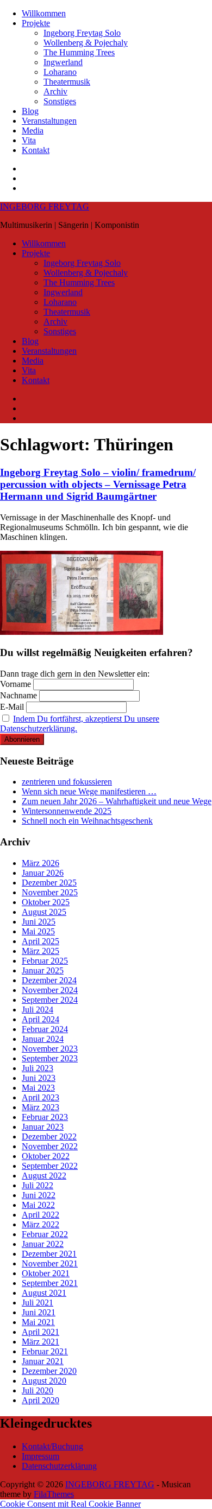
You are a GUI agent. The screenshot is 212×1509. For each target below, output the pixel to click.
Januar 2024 (43, 1038)
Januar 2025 (43, 970)
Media (32, 130)
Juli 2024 (37, 1009)
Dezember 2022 (49, 1136)
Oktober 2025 (46, 902)
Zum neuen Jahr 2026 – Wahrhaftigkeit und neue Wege (116, 801)
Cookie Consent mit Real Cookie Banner (70, 1503)
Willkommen (44, 13)
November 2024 (50, 990)
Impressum (40, 1456)
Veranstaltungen (49, 120)
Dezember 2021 (49, 1253)
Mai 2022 (38, 1204)
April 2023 (40, 1097)
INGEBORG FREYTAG (44, 206)
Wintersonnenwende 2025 (66, 811)
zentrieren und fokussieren (67, 781)
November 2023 (50, 1048)
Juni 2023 (38, 1078)
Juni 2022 (38, 1195)
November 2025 (50, 892)
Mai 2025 (38, 931)
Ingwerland (63, 62)
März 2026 (40, 863)
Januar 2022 (43, 1244)
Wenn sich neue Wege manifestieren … (89, 791)
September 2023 (50, 1058)
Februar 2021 (45, 1351)
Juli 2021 (37, 1302)
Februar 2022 (45, 1234)
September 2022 (50, 1165)
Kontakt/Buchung (52, 1446)
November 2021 (50, 1263)
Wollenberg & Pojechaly (85, 42)
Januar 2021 (43, 1361)
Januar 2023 (43, 1126)
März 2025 (40, 951)
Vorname (15, 684)
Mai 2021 (38, 1322)
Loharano (60, 72)
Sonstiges (59, 101)
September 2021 (50, 1283)
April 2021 (40, 1331)
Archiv (55, 91)
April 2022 (40, 1214)
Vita (29, 140)
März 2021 (40, 1341)
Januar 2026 (43, 872)
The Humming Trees (79, 52)
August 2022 (44, 1175)
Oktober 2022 (46, 1156)
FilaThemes (54, 1494)
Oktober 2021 (46, 1273)
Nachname (18, 695)
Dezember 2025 (49, 882)
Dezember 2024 (49, 980)
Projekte (36, 23)
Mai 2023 (38, 1087)
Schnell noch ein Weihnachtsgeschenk (87, 820)
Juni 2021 (38, 1312)
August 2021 (44, 1292)
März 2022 (40, 1224)
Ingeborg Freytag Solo (82, 32)
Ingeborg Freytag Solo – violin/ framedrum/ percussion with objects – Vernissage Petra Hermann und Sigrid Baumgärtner (98, 484)
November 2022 (50, 1146)
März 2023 (40, 1107)
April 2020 (40, 1400)
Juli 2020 (37, 1390)
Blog (30, 111)
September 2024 (50, 999)
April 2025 (40, 941)
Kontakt (35, 150)
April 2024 (40, 1019)
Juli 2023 (37, 1068)
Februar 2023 (45, 1117)
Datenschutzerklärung (59, 1465)
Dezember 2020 (49, 1371)
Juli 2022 (37, 1185)
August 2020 (44, 1380)
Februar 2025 (45, 960)
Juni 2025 (38, 921)
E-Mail (12, 706)
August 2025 (44, 911)
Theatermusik (66, 81)
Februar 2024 (45, 1029)
